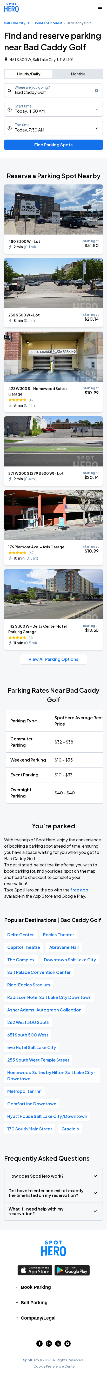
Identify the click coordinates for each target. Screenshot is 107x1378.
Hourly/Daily (29, 73)
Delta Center (20, 934)
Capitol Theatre (23, 947)
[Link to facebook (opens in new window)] (39, 1345)
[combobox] (53, 90)
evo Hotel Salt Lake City (31, 1047)
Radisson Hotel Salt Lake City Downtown (49, 997)
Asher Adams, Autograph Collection (44, 1009)
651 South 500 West (27, 1035)
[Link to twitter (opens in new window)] (58, 1345)
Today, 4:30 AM (30, 111)
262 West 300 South (28, 1022)
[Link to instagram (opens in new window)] (49, 1345)
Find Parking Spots (53, 144)
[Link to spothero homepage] (53, 1248)
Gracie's (70, 1128)
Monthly (78, 73)
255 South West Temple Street (38, 1060)
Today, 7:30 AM (29, 130)
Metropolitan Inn (24, 1091)
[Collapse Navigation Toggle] (100, 7)
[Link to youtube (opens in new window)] (67, 1345)
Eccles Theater (58, 934)
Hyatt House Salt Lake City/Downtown (47, 1116)
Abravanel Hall (64, 947)
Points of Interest (49, 23)
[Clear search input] (97, 90)
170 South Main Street (29, 1128)
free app (79, 889)
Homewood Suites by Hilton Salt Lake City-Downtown (51, 1075)
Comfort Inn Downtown (31, 1103)
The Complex (21, 959)
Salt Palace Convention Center (39, 972)
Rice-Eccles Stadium (28, 984)
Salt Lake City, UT (17, 23)
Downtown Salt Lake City (70, 959)
